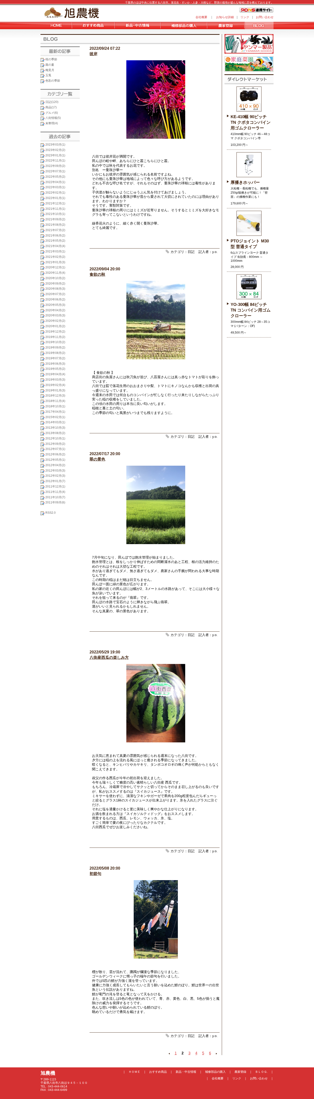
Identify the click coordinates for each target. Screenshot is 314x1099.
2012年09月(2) (55, 444)
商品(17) (51, 107)
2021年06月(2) (55, 235)
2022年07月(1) (55, 171)
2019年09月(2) (55, 347)
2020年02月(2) (55, 321)
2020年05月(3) (55, 305)
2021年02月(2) (55, 257)
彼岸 (93, 54)
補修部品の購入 (215, 1072)
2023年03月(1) (55, 144)
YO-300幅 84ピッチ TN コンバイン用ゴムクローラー (251, 310)
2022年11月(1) (55, 160)
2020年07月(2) (55, 294)
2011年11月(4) (55, 492)
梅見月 (49, 70)
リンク (244, 17)
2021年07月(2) (55, 230)
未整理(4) (51, 123)
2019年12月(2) (55, 331)
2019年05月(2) (55, 369)
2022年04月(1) (55, 182)
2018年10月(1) (55, 406)
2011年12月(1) (55, 486)
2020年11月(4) (55, 273)
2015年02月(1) (55, 417)
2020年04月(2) (55, 310)
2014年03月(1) (55, 422)
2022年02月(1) (55, 192)
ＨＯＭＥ (134, 1072)
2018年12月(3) (55, 395)
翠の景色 (97, 459)
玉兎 (48, 75)
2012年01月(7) (55, 481)
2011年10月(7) (55, 497)
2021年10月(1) (55, 214)
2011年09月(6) (55, 502)
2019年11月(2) (55, 337)
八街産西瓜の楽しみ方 (109, 657)
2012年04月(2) (55, 465)
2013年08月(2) (55, 433)
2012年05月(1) (55, 460)
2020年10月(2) (55, 278)
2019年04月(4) (55, 374)
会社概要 (201, 17)
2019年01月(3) (55, 390)
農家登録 (240, 1072)
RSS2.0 (50, 512)
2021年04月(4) (55, 246)
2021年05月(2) (55, 240)
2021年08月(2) (55, 224)
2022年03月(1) (55, 187)
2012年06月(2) (55, 454)
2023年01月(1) (55, 155)
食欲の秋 (97, 274)
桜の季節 (51, 59)
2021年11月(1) (55, 209)
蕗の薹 (49, 64)
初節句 (95, 874)
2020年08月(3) (55, 288)
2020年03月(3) (55, 315)
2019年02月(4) (55, 385)
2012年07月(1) (55, 449)
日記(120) (51, 102)
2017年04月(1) (55, 411)
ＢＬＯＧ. (261, 1072)
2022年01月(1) (55, 198)
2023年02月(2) (55, 150)
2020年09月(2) (55, 283)
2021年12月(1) (55, 203)
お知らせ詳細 (225, 17)
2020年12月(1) (55, 267)
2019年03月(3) (55, 379)
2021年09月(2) (55, 219)
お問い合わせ (265, 17)
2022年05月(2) (55, 176)
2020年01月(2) (55, 326)
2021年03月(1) (55, 251)
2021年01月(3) (55, 262)
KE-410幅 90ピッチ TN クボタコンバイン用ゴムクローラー (251, 122)
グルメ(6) (51, 112)
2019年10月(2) (55, 342)
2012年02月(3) (55, 475)
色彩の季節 (52, 80)
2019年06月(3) (55, 363)
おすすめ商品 (158, 1072)
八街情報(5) (53, 118)
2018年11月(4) (55, 401)
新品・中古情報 (186, 1072)
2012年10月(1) (55, 438)
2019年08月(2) (55, 353)
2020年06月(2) (55, 299)
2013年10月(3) (55, 427)
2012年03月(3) (55, 470)
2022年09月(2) (55, 166)
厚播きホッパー (245, 182)
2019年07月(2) (55, 358)
